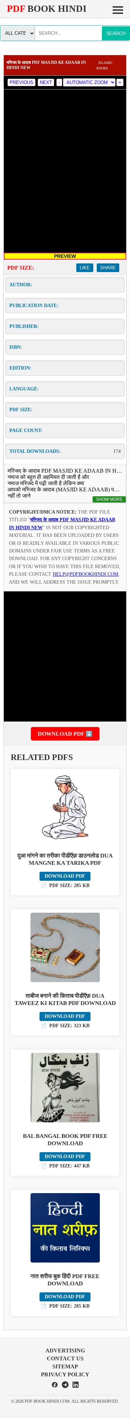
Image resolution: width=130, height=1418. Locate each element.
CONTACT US (65, 1358)
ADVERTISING (65, 1350)
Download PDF (65, 876)
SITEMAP (65, 1366)
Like (85, 267)
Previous (21, 82)
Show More (109, 499)
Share (108, 267)
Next (46, 82)
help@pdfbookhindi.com (85, 574)
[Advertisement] (65, 656)
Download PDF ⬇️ (65, 734)
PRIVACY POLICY (65, 1374)
